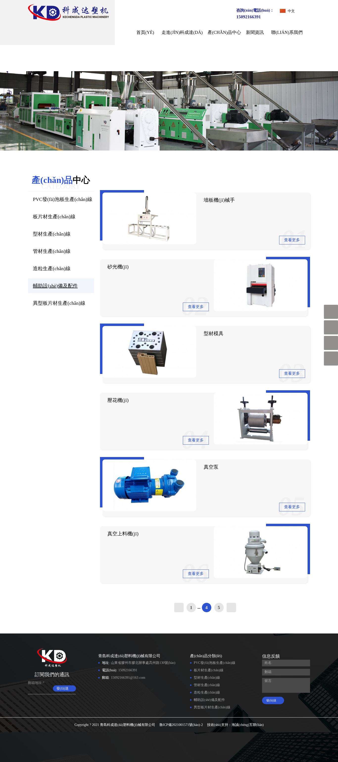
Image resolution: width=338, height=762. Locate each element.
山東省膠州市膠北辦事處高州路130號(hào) (143, 663)
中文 (291, 11)
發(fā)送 (62, 688)
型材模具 (213, 333)
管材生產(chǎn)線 (52, 251)
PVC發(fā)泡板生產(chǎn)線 (62, 199)
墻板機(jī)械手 (219, 199)
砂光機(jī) (118, 266)
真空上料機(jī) (123, 533)
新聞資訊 (255, 32)
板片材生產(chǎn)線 (54, 216)
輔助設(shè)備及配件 (55, 285)
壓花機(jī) (118, 400)
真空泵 (211, 466)
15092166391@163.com (128, 677)
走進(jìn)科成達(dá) (182, 32)
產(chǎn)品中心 (224, 32)
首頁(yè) (145, 32)
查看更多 (292, 240)
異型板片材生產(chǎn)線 (59, 303)
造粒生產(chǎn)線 (52, 268)
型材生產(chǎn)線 (52, 234)
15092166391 (248, 16)
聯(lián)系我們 (287, 32)
